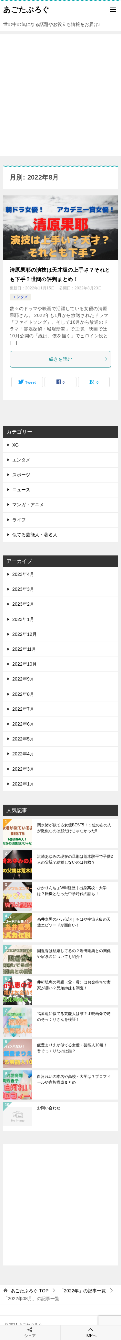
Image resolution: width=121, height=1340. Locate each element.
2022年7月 (23, 709)
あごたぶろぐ (26, 9)
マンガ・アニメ (28, 504)
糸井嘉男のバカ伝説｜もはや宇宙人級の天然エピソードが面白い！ (74, 922)
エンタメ (20, 297)
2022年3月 (23, 769)
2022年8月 (23, 694)
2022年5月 (23, 738)
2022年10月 (24, 664)
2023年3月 (23, 589)
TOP (29, 1290)
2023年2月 (23, 604)
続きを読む (60, 359)
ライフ (19, 519)
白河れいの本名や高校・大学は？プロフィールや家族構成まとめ (74, 1079)
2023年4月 (23, 574)
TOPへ (90, 1335)
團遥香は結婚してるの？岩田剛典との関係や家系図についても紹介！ (74, 954)
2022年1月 (23, 784)
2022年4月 (23, 753)
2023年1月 (23, 619)
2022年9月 (23, 679)
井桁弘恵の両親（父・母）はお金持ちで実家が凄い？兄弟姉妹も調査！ (74, 985)
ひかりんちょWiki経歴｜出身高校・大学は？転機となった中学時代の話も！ (71, 891)
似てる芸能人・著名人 (34, 534)
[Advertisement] (60, 95)
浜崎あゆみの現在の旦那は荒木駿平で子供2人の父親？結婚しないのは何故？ (75, 859)
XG (15, 445)
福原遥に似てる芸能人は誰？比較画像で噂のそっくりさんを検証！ (74, 1016)
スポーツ (21, 474)
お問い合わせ (48, 1108)
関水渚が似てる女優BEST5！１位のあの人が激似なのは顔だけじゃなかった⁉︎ (74, 828)
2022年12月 (24, 634)
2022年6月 (23, 724)
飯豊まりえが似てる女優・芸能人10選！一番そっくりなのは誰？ (74, 1048)
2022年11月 (24, 649)
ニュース (21, 489)
